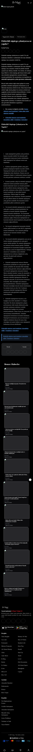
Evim (3, 668)
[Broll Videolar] (20, 750)
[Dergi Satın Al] (12, 750)
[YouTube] (8, 621)
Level (19, 659)
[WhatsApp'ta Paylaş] (10, 51)
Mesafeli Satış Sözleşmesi (5, 714)
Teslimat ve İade (6, 721)
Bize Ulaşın (4, 692)
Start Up (20, 652)
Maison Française (6, 646)
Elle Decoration (22, 662)
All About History (6, 649)
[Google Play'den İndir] (22, 627)
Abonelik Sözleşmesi (7, 709)
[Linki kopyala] (17, 51)
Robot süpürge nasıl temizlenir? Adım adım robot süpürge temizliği (16, 111)
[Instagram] (3, 621)
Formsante (4, 643)
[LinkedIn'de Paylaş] (14, 51)
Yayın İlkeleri (5, 724)
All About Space (23, 665)
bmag (13, 734)
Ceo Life (4, 639)
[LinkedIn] (18, 621)
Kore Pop (21, 646)
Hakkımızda (5, 686)
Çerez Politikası (6, 718)
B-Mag (3, 659)
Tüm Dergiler (5, 636)
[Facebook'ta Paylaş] (3, 51)
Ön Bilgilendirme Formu (6, 702)
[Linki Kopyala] (25, 352)
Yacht (19, 655)
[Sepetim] (28, 3)
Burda (3, 662)
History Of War (22, 636)
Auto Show (4, 655)
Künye (3, 689)
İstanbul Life (21, 643)
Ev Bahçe (4, 665)
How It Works (22, 639)
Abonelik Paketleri (6, 683)
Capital (20, 671)
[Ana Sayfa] (5, 608)
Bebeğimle (21, 668)
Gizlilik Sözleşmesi (7, 706)
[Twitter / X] (13, 621)
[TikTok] (23, 621)
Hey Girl (4, 675)
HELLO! (4, 671)
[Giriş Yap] (28, 750)
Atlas (2, 652)
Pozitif (20, 649)
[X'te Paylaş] (6, 51)
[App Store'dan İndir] (8, 627)
